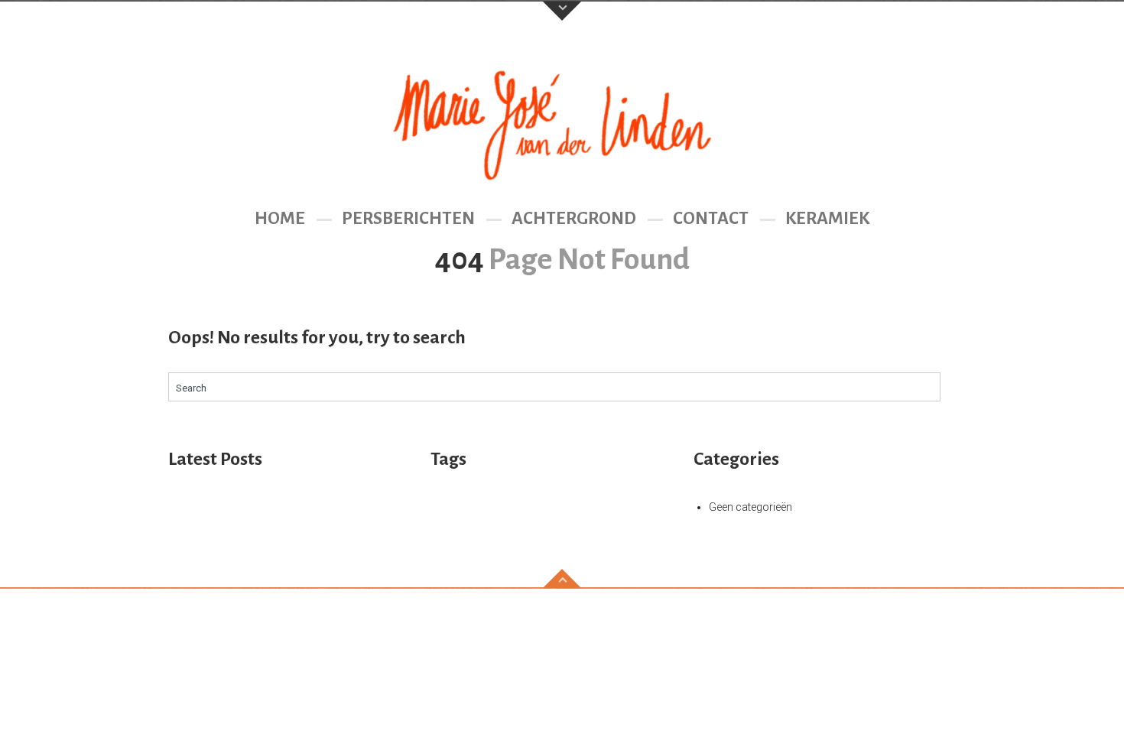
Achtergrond (574, 218)
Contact (711, 218)
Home (280, 218)
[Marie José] (562, 119)
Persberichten (408, 218)
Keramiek (827, 218)
